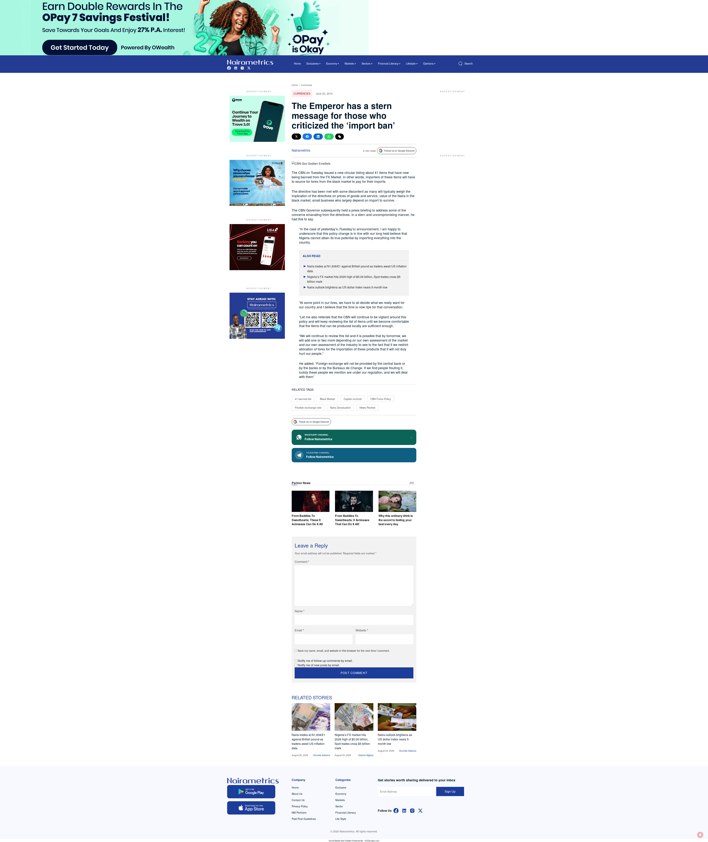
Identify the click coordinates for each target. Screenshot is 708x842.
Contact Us (298, 800)
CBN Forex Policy (380, 399)
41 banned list (303, 399)
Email (299, 630)
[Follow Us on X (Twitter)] (420, 810)
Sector (339, 806)
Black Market (327, 399)
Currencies (306, 84)
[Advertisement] (450, 119)
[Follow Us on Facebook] (396, 810)
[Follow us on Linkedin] (235, 67)
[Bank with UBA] (257, 247)
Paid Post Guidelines (304, 819)
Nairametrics (301, 150)
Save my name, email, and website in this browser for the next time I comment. (344, 650)
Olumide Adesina (321, 755)
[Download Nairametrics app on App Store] (251, 808)
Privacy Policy (300, 806)
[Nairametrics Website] (250, 62)
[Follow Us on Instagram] (412, 810)
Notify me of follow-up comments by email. (325, 661)
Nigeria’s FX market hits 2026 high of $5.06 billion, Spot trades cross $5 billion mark (352, 741)
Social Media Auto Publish (340, 840)
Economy (340, 794)
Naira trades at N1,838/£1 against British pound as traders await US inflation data (308, 741)
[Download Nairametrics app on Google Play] (251, 791)
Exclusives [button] (312, 63)
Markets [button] (349, 63)
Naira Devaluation (340, 407)
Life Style (340, 819)
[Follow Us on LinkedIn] (404, 810)
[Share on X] (296, 137)
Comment (302, 561)
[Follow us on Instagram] (242, 67)
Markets (340, 800)
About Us (297, 794)
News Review (367, 407)
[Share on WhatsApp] (329, 137)
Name (299, 611)
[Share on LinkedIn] (318, 137)
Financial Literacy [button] (388, 63)
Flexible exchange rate (308, 407)
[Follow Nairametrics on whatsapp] (257, 316)
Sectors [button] (366, 63)
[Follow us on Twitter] (249, 67)
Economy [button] (331, 63)
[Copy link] (339, 137)
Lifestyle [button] (411, 63)
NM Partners (299, 812)
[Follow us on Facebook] (229, 67)
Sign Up (450, 791)
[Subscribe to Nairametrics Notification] (700, 835)
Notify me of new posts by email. (319, 665)
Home (297, 63)
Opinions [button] (428, 63)
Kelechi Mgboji (365, 755)
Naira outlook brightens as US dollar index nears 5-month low (347, 287)
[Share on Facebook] (307, 137)
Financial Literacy (345, 812)
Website (361, 630)
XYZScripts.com (372, 840)
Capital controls (353, 399)
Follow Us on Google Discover (399, 150)
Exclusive (340, 787)
